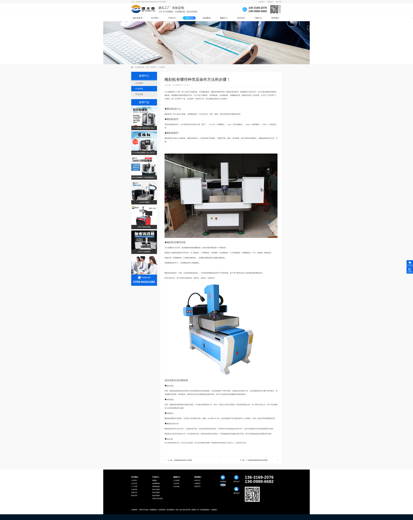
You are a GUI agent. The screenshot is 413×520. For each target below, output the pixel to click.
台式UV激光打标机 (144, 227)
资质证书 (134, 492)
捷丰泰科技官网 (185, 510)
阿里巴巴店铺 (143, 510)
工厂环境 (134, 486)
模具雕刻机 (170, 510)
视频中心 (224, 18)
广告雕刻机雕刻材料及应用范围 (256, 460)
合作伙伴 (241, 18)
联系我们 (275, 18)
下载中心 (258, 18)
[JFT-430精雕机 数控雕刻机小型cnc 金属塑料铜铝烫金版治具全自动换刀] (144, 119)
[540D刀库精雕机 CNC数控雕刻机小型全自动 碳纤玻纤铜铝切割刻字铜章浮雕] (144, 169)
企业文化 (134, 483)
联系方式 (197, 480)
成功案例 (206, 18)
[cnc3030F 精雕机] (144, 194)
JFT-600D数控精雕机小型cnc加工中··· (144, 153)
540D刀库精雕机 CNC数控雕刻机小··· (144, 177)
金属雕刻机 (153, 510)
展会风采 (134, 495)
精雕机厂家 (195, 510)
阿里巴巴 (279, 2)
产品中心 (172, 18)
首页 (147, 67)
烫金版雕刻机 (204, 510)
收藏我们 (270, 2)
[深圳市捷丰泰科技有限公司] (143, 9)
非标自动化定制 (157, 498)
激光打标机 (156, 489)
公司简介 (134, 480)
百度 (177, 510)
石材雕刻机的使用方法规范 (183, 460)
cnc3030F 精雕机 (144, 202)
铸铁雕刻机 (156, 486)
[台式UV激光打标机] (144, 218)
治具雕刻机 (162, 510)
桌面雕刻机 (156, 483)
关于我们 (155, 18)
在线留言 (262, 2)
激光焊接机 (156, 495)
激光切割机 (156, 492)
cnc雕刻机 (213, 510)
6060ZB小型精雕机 (144, 252)
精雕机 (154, 480)
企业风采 (134, 489)
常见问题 (139, 94)
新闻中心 (189, 18)
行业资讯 (162, 67)
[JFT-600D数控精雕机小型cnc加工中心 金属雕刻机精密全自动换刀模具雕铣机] (144, 144)
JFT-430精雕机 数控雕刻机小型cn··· (144, 128)
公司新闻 (139, 83)
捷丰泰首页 (138, 18)
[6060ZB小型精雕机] (144, 243)
